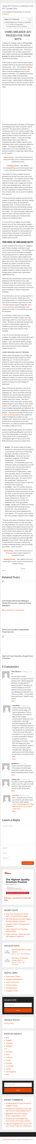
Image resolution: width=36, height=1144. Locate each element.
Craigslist (9, 1040)
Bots (7, 1037)
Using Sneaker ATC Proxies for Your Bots (18, 22)
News (8, 1054)
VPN (7, 1074)
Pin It (4, 571)
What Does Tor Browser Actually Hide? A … (20, 959)
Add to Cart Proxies (12, 982)
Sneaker (5, 415)
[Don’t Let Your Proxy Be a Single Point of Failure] (18, 645)
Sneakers (9, 1063)
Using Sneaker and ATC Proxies (17, 26)
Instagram (9, 1046)
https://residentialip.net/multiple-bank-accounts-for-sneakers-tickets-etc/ (24, 806)
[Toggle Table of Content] (29, 19)
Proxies (8, 1060)
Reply (13, 701)
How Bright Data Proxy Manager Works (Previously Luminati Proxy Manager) (16, 603)
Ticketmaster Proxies (13, 976)
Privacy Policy (9, 1023)
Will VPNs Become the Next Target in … (21, 951)
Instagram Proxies (12, 991)
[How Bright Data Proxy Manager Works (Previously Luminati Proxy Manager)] (18, 589)
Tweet (23, 569)
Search (18, 1010)
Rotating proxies (11, 988)
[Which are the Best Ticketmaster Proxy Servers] (18, 618)
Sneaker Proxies (11, 985)
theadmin (5, 14)
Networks (9, 1052)
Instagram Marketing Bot (14, 979)
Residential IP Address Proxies (12, 1139)
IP (6, 1049)
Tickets (8, 1069)
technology (10, 1066)
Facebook (9, 1043)
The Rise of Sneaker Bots (15, 24)
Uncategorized (11, 1072)
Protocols (9, 1057)
